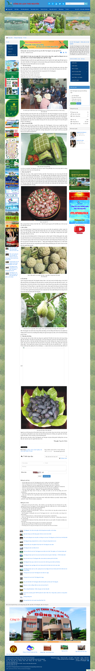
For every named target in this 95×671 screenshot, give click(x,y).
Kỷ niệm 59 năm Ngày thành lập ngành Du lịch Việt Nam (34, 522)
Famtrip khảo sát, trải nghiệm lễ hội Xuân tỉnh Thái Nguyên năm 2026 (39, 544)
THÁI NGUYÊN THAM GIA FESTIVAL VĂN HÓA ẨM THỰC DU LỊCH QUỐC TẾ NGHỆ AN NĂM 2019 (44, 520)
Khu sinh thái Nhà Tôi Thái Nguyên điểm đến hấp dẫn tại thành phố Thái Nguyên (41, 581)
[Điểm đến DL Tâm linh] (12, 132)
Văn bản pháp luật (25, 9)
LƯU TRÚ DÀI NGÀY (76, 74)
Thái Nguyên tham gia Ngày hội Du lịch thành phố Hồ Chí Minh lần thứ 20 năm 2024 (42, 565)
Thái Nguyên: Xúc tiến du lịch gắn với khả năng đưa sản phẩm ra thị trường (40, 530)
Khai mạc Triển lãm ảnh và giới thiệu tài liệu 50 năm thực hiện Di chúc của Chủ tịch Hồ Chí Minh (44, 494)
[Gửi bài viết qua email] (61, 52)
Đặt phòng (61, 9)
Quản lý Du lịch (44, 9)
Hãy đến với (64, 641)
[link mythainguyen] (79, 211)
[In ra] (63, 52)
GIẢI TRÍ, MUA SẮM (76, 71)
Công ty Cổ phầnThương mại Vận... (12, 652)
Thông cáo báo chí (12, 54)
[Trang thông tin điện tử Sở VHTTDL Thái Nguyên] (12, 213)
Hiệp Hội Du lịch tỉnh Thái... (64, 651)
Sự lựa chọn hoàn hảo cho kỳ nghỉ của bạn (19, 641)
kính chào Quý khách (30, 641)
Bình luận (87, 657)
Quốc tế (9, 51)
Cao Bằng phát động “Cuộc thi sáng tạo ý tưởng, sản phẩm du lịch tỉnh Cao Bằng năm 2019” (45, 490)
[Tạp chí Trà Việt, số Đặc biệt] (12, 237)
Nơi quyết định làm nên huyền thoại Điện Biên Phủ (34, 600)
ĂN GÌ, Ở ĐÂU (75, 68)
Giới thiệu (16, 9)
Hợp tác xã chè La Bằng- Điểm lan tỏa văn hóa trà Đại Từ (36, 585)
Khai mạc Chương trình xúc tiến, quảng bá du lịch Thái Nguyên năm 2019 (38, 485)
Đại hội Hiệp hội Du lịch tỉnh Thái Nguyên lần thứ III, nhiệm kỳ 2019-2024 (38, 482)
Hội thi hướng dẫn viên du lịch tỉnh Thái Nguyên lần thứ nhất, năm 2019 (37, 483)
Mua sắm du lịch (53, 9)
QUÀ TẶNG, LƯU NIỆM (77, 77)
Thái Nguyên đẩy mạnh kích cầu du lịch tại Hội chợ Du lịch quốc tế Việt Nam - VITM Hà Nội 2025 (45, 555)
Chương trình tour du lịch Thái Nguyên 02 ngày (34, 577)
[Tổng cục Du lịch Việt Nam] (12, 189)
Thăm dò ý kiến (64, 657)
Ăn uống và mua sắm (76, 97)
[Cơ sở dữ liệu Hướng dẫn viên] (12, 171)
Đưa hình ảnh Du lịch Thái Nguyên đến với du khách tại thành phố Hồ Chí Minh (41, 558)
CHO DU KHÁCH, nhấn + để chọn (77, 59)
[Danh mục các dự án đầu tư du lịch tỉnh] (12, 122)
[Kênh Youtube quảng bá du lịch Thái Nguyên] (79, 229)
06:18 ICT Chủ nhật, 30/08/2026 (82, 9)
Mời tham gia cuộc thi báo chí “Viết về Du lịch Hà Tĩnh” (34, 524)
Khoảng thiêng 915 (28, 596)
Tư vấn (67, 9)
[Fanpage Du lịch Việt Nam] (12, 204)
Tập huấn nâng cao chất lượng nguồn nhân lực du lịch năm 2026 (37, 534)
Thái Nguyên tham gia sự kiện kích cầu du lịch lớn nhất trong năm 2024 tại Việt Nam (42, 562)
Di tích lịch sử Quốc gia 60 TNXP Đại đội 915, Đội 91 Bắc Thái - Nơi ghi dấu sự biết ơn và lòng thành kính (45, 593)
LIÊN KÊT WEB (75, 80)
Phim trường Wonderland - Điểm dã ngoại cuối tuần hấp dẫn (36, 589)
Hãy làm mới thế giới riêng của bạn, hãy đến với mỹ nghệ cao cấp (42, 641)
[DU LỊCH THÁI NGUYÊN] (79, 179)
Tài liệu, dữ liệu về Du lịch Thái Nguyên (65, 659)
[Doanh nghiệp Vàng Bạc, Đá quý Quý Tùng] (81, 649)
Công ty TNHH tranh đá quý (53, 641)
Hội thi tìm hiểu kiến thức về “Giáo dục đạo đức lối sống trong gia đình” (37, 488)
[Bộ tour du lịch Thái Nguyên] (12, 163)
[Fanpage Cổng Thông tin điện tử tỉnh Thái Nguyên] (79, 195)
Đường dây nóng (80, 140)
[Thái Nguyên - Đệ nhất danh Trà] (12, 108)
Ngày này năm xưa (85, 659)
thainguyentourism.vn (81, 132)
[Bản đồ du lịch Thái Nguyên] (12, 148)
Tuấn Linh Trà (47, 651)
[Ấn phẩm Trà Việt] (12, 218)
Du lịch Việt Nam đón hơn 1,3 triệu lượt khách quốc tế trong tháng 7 (36, 515)
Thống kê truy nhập (55, 657)
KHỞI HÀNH (74, 65)
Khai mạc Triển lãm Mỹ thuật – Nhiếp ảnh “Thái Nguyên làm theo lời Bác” (38, 489)
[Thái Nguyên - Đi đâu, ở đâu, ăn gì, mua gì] (12, 65)
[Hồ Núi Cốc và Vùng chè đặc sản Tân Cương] (12, 225)
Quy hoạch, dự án (35, 9)
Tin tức (7, 42)
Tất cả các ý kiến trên (76, 101)
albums (77, 659)
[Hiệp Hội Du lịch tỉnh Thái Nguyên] (64, 647)
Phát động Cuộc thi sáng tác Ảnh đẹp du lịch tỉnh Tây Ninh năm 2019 (37, 525)
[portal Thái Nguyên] (12, 222)
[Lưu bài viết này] (66, 52)
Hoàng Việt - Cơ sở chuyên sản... (29, 652)
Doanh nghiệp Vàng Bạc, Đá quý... (80, 654)
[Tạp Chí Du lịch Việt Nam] (12, 195)
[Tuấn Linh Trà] (47, 647)
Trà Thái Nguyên (75, 95)
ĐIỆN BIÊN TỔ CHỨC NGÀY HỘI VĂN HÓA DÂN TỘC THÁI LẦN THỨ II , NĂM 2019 (40, 486)
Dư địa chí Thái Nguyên (81, 660)
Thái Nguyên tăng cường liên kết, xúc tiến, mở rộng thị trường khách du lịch (40, 541)
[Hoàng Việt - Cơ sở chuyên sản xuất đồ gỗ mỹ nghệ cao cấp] (30, 648)
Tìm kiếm (71, 657)
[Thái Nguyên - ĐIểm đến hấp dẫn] (12, 85)
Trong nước (10, 49)
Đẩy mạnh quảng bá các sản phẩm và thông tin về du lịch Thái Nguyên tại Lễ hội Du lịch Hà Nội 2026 (45, 537)
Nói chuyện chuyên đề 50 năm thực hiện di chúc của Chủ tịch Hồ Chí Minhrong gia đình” (41, 493)
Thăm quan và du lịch (76, 99)
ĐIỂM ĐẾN (74, 63)
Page (82, 657)
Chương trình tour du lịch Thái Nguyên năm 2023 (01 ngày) (36, 572)
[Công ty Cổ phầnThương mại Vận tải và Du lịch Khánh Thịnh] (13, 648)
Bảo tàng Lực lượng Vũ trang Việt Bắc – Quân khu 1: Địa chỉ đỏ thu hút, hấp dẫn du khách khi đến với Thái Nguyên (44, 511)
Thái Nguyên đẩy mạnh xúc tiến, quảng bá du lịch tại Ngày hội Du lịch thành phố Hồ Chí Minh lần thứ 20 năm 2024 (45, 569)
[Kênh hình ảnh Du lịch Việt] (12, 180)
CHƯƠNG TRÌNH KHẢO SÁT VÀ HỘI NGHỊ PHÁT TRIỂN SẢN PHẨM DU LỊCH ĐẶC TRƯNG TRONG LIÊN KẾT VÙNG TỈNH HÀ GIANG (44, 498)
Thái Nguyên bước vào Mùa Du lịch (31, 547)
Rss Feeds (77, 657)
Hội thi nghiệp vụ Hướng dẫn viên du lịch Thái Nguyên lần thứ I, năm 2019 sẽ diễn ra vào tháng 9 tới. (44, 513)
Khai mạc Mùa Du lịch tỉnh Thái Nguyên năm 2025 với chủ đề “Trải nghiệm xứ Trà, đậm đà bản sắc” (45, 551)
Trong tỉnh (10, 46)
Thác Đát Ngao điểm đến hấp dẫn (29, 509)
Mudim (89, 670)
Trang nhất (9, 9)
